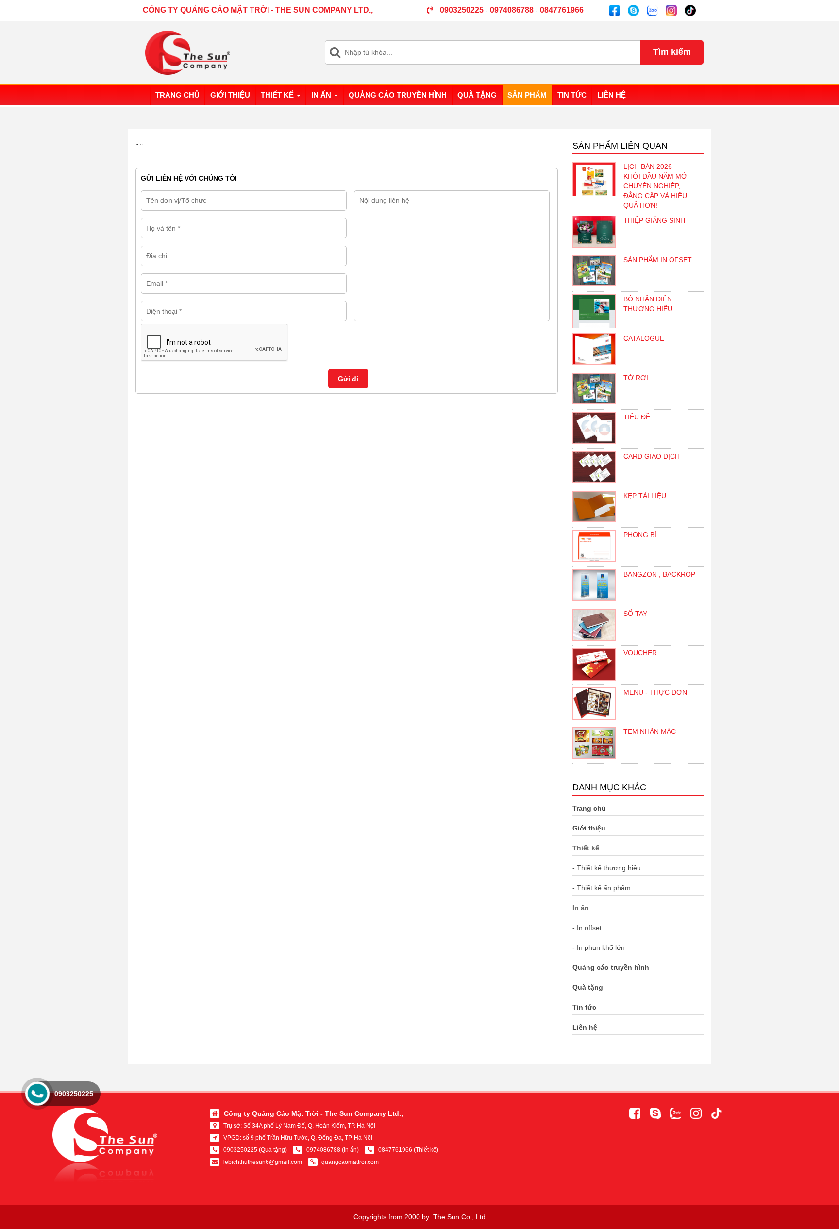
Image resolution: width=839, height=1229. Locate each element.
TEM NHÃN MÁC (649, 731)
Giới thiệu (230, 95)
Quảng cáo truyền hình (398, 95)
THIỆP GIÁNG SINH (654, 220)
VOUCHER (640, 653)
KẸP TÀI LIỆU (644, 495)
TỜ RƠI (635, 378)
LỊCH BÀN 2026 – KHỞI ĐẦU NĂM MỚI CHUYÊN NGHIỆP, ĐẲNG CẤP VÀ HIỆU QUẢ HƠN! (656, 186)
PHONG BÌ (639, 535)
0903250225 (73, 1093)
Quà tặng (477, 95)
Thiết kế (278, 95)
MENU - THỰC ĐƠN (655, 692)
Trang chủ (177, 95)
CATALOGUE (643, 338)
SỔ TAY (635, 613)
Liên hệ (611, 95)
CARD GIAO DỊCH (651, 456)
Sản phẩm (527, 95)
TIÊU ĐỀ (636, 417)
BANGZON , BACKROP (659, 574)
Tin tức (572, 95)
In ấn (322, 95)
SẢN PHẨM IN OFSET (657, 260)
